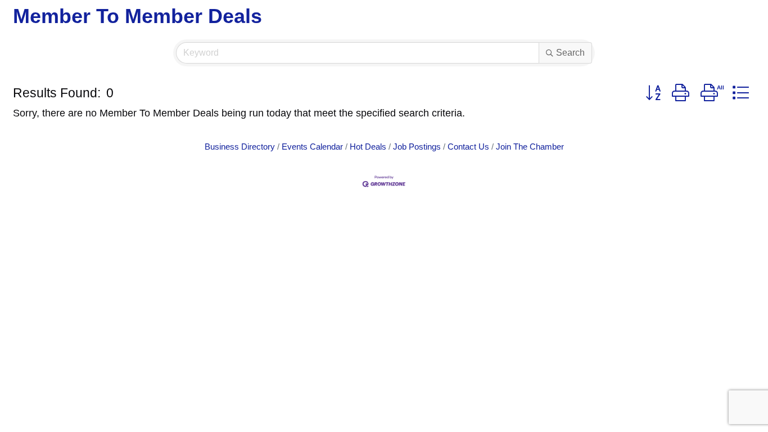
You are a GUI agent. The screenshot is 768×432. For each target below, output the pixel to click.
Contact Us (468, 146)
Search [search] (570, 52)
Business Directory (240, 146)
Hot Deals (368, 146)
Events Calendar (312, 146)
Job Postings (417, 146)
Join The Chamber (530, 146)
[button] (653, 93)
